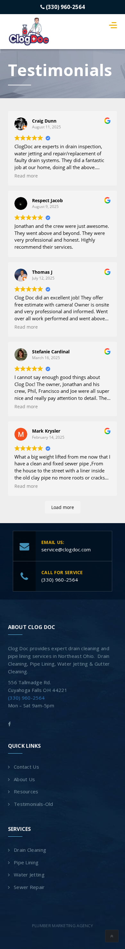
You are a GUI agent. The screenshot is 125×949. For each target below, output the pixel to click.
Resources (26, 791)
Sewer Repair (29, 887)
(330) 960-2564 (65, 7)
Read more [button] (26, 176)
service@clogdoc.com (66, 549)
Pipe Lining (26, 862)
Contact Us (26, 767)
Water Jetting (29, 874)
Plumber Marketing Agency (62, 925)
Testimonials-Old (33, 804)
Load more (62, 507)
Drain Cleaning (30, 850)
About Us (24, 779)
